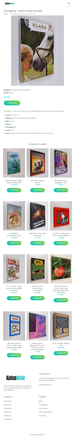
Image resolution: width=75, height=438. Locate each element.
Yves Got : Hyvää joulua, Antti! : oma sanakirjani (61, 234)
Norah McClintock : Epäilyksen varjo (61, 181)
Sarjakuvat (7, 412)
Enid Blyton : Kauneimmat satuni (14, 234)
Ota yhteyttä (43, 405)
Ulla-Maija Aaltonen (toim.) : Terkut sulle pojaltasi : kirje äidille (14, 345)
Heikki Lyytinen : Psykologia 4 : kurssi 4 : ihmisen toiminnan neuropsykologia (37, 346)
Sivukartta (42, 416)
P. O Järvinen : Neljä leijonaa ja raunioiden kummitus (14, 288)
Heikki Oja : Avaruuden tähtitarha (37, 234)
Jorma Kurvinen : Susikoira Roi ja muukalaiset (37, 288)
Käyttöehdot (43, 408)
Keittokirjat (7, 405)
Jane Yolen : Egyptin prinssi (37, 181)
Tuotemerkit (8, 419)
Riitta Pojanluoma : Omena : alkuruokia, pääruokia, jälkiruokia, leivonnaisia (61, 289)
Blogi (40, 401)
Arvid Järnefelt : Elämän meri (61, 344)
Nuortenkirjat (25, 90)
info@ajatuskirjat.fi (45, 385)
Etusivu (6, 14)
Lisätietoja (12, 103)
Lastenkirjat (17, 90)
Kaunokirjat (8, 401)
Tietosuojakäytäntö (45, 412)
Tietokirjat (7, 416)
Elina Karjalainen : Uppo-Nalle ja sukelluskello (14, 181)
